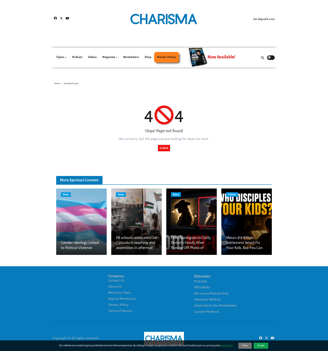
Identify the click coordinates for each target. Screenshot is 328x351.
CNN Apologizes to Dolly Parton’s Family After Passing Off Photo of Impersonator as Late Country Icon (191, 248)
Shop (148, 57)
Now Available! (221, 57)
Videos (92, 57)
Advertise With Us (207, 299)
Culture (232, 194)
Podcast (77, 57)
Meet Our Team (119, 292)
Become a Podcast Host (211, 293)
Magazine (109, 57)
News (66, 194)
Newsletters (131, 57)
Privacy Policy (118, 305)
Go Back (164, 148)
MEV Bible (202, 287)
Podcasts (200, 281)
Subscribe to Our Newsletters (215, 305)
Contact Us (116, 280)
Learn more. (227, 345)
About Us (115, 286)
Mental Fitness (166, 57)
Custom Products (206, 311)
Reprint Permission (122, 299)
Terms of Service (120, 311)
